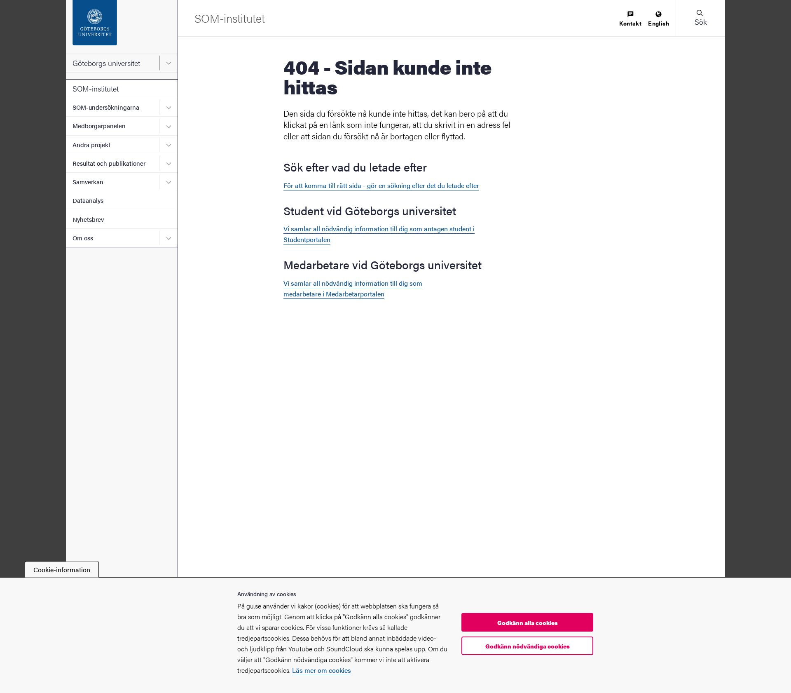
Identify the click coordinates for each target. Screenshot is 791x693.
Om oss (83, 237)
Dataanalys (88, 200)
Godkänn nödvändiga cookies (527, 646)
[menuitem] (630, 19)
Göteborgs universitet (106, 63)
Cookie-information (61, 569)
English (658, 23)
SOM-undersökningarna (106, 107)
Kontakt (630, 23)
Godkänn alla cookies (527, 622)
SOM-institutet (96, 88)
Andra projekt (91, 144)
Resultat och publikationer (109, 163)
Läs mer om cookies (321, 670)
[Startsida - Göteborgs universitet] (122, 27)
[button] (700, 18)
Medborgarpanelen (99, 125)
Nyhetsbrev (88, 219)
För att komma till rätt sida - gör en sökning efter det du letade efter (381, 185)
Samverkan (88, 181)
